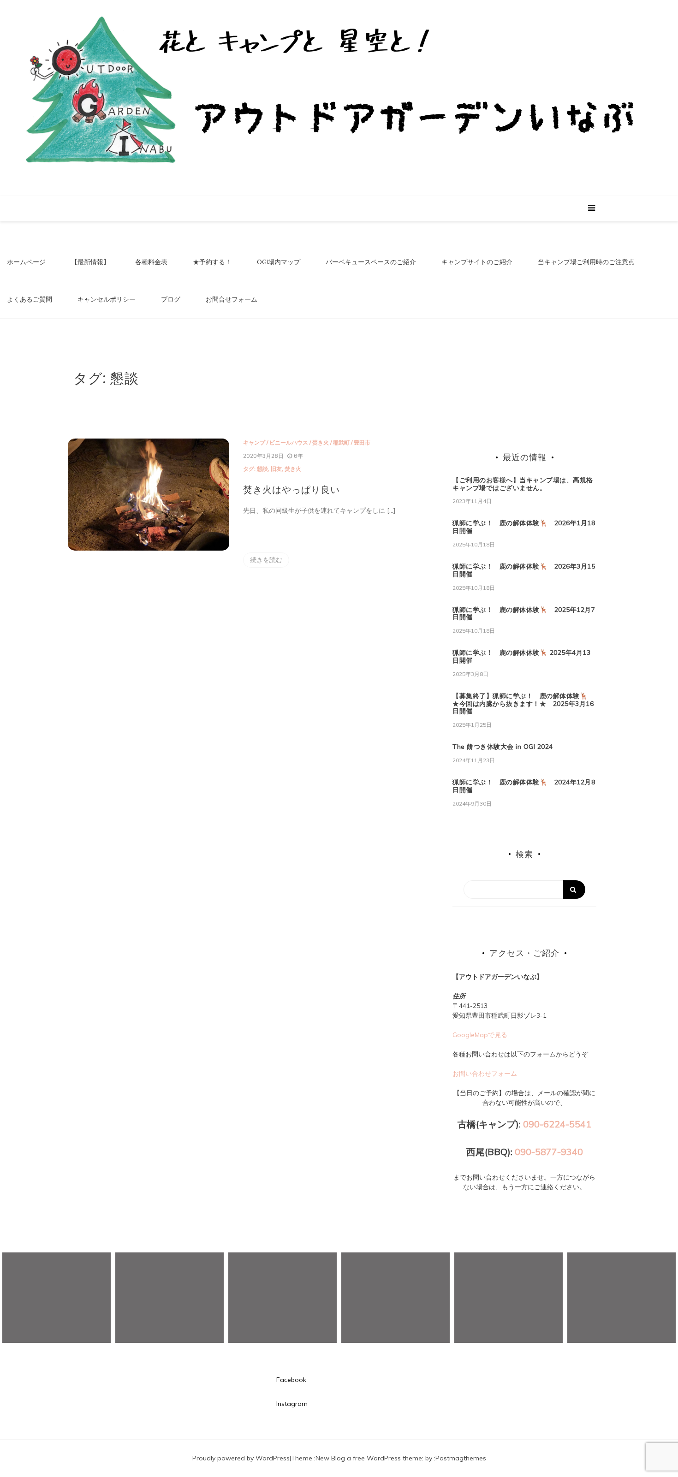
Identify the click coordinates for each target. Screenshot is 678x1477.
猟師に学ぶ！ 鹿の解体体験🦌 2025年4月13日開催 (521, 656)
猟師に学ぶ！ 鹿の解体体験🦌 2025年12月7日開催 (523, 613)
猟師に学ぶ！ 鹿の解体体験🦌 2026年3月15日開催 (523, 570)
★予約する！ (212, 262)
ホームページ (26, 262)
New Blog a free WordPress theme (368, 1458)
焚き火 (320, 442)
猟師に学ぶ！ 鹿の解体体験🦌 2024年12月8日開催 (523, 786)
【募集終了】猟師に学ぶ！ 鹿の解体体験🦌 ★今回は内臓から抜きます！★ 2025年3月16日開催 (523, 704)
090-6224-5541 (557, 1124)
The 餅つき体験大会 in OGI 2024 (502, 746)
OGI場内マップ (278, 262)
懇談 (262, 468)
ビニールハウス (288, 442)
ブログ (170, 299)
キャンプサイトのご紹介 (476, 262)
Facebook (291, 1380)
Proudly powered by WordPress (241, 1458)
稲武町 (341, 442)
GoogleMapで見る (479, 1035)
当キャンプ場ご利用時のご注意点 (586, 262)
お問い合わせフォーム (484, 1073)
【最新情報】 (90, 262)
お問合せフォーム (231, 299)
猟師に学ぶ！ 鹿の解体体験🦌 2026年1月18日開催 (523, 527)
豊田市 (362, 442)
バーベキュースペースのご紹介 (371, 262)
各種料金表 (151, 262)
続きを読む (266, 560)
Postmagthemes (460, 1458)
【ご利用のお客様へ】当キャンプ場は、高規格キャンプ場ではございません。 (522, 484)
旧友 (276, 468)
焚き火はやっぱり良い (291, 489)
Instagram (292, 1404)
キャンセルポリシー (106, 299)
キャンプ (254, 442)
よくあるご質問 (29, 299)
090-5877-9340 (549, 1151)
